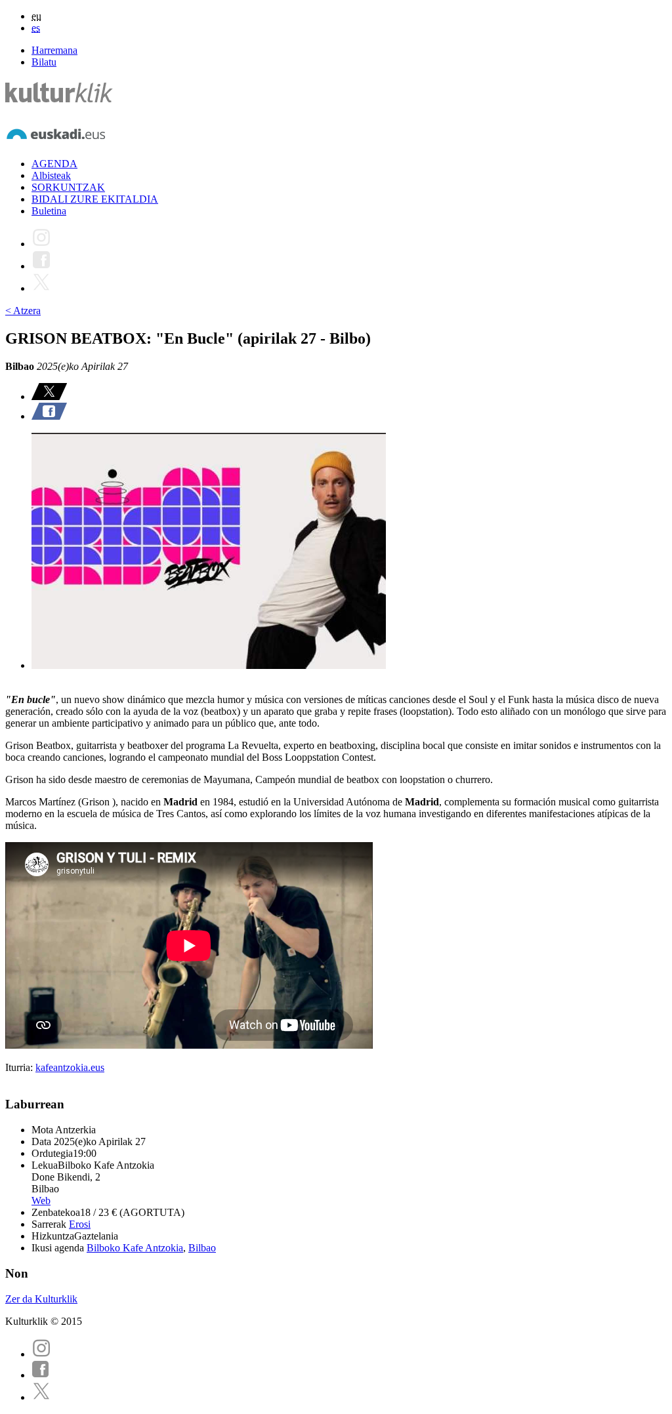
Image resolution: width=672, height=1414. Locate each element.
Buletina (49, 210)
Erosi (80, 1224)
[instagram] (41, 1354)
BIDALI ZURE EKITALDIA (95, 199)
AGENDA (54, 163)
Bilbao (202, 1247)
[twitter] (41, 1397)
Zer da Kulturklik (41, 1298)
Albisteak (51, 175)
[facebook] (41, 1375)
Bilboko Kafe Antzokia (135, 1247)
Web (41, 1200)
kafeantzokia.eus (69, 1067)
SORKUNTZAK (68, 187)
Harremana (54, 50)
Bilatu (44, 62)
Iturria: (20, 1067)
